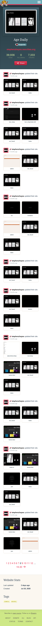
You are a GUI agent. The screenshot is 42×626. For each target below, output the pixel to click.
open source (17, 613)
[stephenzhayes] (6, 75)
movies (13, 601)
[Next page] (24, 566)
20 (20, 566)
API (34, 618)
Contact (29, 621)
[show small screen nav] (39, 2)
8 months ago (13, 152)
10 (25, 563)
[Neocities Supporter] (21, 44)
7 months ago (13, 76)
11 (28, 563)
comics (6, 601)
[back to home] (4, 3)
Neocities (7, 613)
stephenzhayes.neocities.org (21, 49)
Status (12, 621)
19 (17, 566)
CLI (23, 618)
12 (31, 563)
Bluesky (34, 613)
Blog (29, 618)
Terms (20, 621)
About (7, 618)
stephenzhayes (18, 73)
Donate (16, 618)
